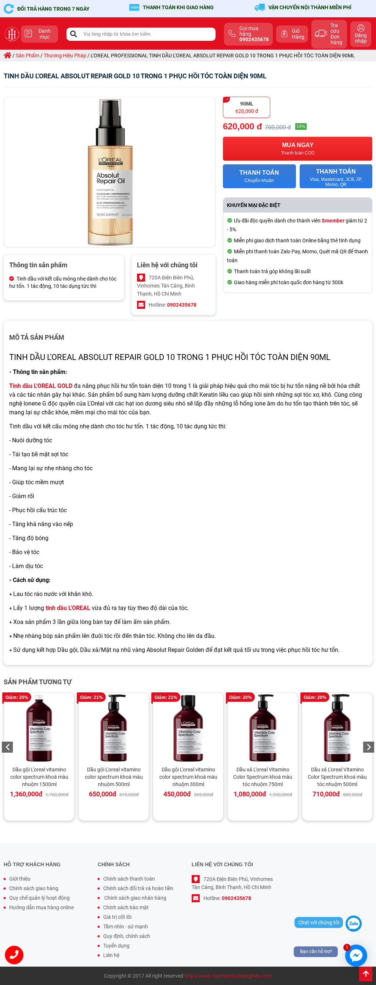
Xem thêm (42, 728)
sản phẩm (27, 55)
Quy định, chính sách (126, 936)
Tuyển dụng (116, 946)
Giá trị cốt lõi (117, 917)
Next (368, 747)
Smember (333, 221)
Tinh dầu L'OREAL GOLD (40, 385)
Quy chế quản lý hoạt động (39, 898)
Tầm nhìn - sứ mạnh (125, 926)
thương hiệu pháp (65, 55)
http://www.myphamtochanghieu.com (228, 976)
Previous (7, 747)
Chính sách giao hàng (33, 888)
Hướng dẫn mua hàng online (41, 907)
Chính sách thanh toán (129, 879)
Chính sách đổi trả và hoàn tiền (138, 888)
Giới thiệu (19, 879)
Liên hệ (111, 955)
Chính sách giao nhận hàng (134, 898)
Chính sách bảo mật (126, 907)
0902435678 (181, 305)
